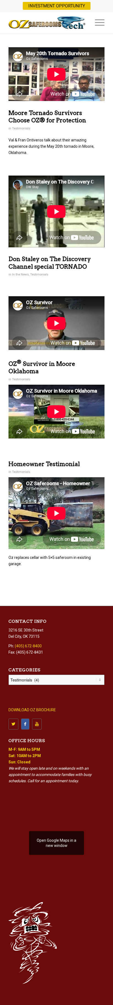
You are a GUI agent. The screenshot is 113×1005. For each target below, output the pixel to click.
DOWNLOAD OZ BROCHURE (32, 710)
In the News (20, 274)
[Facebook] (25, 724)
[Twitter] (13, 724)
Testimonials (21, 128)
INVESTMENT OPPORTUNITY (56, 5)
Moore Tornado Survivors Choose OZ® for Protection (47, 116)
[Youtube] (36, 724)
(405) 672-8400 (28, 646)
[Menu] (96, 23)
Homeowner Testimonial (44, 464)
